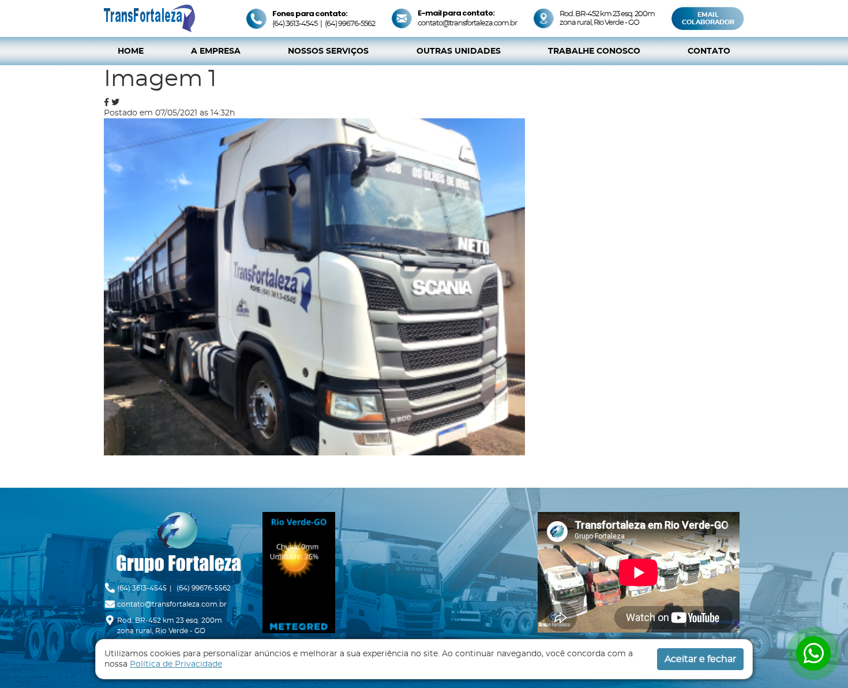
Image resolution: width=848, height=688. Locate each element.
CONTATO (709, 51)
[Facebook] (106, 102)
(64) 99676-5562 (350, 24)
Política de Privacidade (176, 664)
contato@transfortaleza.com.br (467, 23)
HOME (131, 51)
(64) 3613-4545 (294, 24)
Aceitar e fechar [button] (700, 659)
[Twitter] (115, 102)
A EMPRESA (216, 51)
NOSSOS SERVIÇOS (328, 51)
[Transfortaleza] (149, 17)
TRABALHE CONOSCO (594, 51)
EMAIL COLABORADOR (708, 18)
